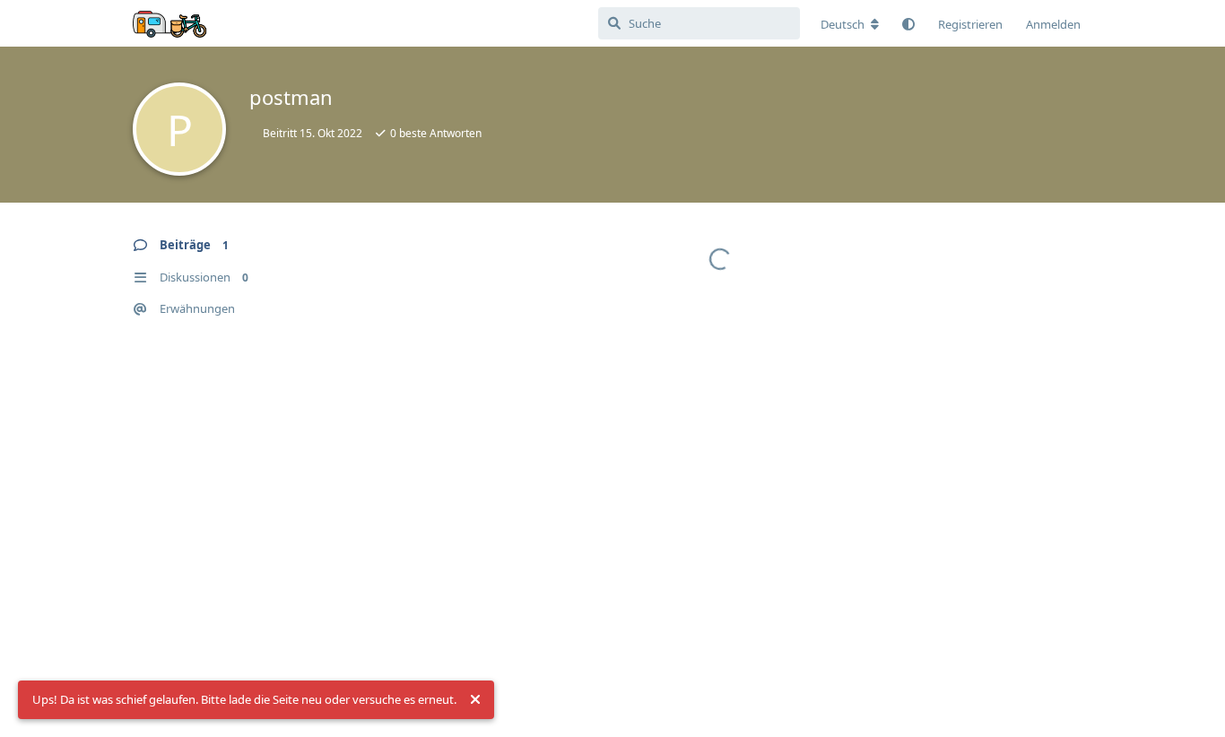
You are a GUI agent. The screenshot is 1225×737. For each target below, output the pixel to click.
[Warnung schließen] (475, 700)
